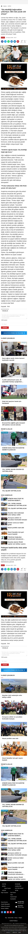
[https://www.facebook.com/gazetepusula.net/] (2, 912)
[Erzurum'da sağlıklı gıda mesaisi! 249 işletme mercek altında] (14, 413)
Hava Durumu (4, 902)
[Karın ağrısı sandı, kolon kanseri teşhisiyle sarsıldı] (14, 349)
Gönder (5, 327)
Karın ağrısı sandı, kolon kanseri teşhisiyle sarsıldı (13, 359)
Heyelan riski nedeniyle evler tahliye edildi (12, 696)
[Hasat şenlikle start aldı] (14, 729)
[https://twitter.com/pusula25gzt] (5, 912)
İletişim (20, 917)
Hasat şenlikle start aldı (10, 738)
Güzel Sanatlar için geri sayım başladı (12, 759)
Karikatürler (13, 899)
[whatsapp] (8, 41)
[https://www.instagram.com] (8, 912)
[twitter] (5, 41)
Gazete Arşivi (13, 896)
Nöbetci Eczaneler (5, 906)
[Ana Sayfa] (1, 6)
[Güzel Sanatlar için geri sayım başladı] (14, 749)
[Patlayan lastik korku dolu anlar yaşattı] (14, 581)
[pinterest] (18, 41)
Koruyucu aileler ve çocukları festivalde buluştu (12, 718)
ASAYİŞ (4, 884)
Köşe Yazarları (4, 892)
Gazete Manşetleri (5, 904)
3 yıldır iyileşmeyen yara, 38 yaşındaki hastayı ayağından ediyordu (12, 381)
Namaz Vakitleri (5, 908)
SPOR (16, 890)
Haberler (5, 6)
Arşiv (11, 894)
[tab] (5, 311)
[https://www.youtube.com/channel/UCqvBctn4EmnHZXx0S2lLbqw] (11, 912)
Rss (6, 917)
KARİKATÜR (18, 886)
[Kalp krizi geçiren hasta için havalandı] (14, 392)
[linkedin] (15, 41)
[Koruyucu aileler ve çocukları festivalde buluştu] (14, 707)
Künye (16, 917)
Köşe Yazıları (7, 888)
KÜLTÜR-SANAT (19, 888)
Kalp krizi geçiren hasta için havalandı (11, 402)
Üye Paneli (13, 892)
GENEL (4, 886)
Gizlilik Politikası (14, 920)
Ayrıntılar (15, 932)
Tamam (19, 932)
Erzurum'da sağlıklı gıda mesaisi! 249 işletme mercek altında (13, 424)
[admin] (14, 912)
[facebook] (2, 41)
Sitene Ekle (11, 917)
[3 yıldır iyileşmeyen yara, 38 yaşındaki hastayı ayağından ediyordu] (14, 370)
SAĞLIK (9, 6)
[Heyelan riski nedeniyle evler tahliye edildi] (14, 686)
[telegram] (11, 41)
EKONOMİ (17, 884)
